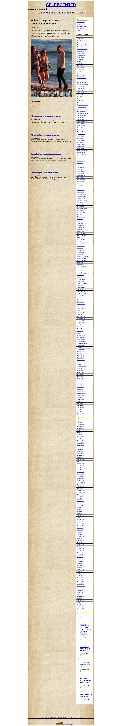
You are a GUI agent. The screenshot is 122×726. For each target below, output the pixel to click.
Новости (80, 17)
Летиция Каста (81, 217)
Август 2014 (80, 577)
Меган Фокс (80, 237)
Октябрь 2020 (80, 480)
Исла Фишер (80, 142)
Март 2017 (79, 513)
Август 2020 (80, 484)
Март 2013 (79, 598)
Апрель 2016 (80, 536)
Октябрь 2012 (80, 608)
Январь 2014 (80, 579)
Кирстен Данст (81, 183)
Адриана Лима (80, 40)
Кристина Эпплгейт (82, 200)
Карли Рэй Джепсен (82, 150)
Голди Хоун (80, 90)
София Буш (80, 347)
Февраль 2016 (80, 540)
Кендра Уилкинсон (81, 175)
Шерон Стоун (80, 387)
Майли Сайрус (80, 231)
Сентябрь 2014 (81, 575)
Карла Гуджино (81, 148)
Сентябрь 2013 (81, 586)
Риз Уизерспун (80, 312)
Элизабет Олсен (81, 393)
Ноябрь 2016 (80, 521)
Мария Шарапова (81, 235)
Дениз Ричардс (81, 98)
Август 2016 (80, 528)
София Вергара (81, 349)
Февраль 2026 (80, 426)
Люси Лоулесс (81, 227)
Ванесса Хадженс (81, 80)
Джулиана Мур (81, 125)
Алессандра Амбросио (83, 44)
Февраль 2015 (80, 565)
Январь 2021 (80, 476)
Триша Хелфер (81, 360)
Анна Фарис (80, 59)
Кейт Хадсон (80, 167)
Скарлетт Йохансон (82, 343)
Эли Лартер (80, 389)
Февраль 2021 (80, 474)
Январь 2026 (80, 428)
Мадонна (79, 229)
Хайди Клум (80, 368)
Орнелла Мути (81, 291)
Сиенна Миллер (81, 339)
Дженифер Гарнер (81, 103)
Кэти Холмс (80, 204)
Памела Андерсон (81, 293)
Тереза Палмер (81, 358)
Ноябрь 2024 (80, 443)
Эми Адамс (80, 403)
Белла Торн (80, 65)
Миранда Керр (80, 250)
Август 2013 (80, 588)
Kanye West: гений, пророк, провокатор (85, 648)
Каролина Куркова (81, 154)
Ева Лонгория (80, 136)
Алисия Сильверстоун (82, 49)
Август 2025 (80, 436)
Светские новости (81, 28)
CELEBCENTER (61, 5)
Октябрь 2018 (80, 490)
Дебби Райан (80, 92)
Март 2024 (79, 457)
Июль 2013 (80, 590)
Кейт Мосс (79, 163)
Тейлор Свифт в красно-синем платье (44, 173)
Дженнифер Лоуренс (82, 113)
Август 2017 (80, 505)
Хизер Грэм (80, 370)
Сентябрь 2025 (81, 434)
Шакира (79, 380)
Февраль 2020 (80, 486)
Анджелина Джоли (82, 53)
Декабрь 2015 (80, 544)
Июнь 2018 (80, 496)
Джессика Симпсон (82, 119)
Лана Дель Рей (81, 212)
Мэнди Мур (80, 262)
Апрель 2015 (80, 561)
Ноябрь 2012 (80, 606)
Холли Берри (80, 378)
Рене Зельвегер (81, 308)
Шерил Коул (80, 385)
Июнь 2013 (80, 592)
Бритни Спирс (80, 69)
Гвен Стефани (80, 86)
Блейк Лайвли (80, 67)
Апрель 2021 (80, 472)
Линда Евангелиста (82, 223)
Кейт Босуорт (80, 161)
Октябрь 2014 (80, 573)
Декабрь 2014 (80, 569)
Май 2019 (79, 488)
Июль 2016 (80, 530)
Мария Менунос (81, 233)
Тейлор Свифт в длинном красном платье (46, 154)
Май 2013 (79, 594)
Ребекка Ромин (81, 304)
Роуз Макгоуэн (81, 316)
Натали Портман (81, 270)
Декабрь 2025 (80, 430)
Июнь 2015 (80, 557)
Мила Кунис (80, 248)
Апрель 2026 (80, 424)
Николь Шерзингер (82, 283)
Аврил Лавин (80, 38)
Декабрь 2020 (80, 478)
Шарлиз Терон (80, 382)
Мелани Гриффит (81, 239)
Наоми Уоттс (80, 268)
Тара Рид (79, 353)
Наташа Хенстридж (82, 273)
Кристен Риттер (81, 190)
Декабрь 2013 (80, 582)
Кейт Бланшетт (81, 158)
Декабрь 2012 (80, 604)
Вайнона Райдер (81, 76)
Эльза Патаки (80, 401)
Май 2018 (79, 499)
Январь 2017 (80, 517)
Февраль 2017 (80, 515)
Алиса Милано (81, 47)
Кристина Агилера (81, 194)
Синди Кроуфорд (81, 341)
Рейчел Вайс (80, 306)
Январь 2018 (80, 501)
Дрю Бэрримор (81, 134)
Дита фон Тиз (80, 132)
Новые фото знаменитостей (49, 717)
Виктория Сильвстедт (82, 84)
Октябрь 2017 (80, 503)
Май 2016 (79, 534)
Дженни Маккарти (81, 111)
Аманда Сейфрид (81, 51)
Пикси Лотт (80, 297)
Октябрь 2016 (80, 523)
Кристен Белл (80, 188)
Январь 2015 (80, 567)
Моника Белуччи (81, 260)
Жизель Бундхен (81, 140)
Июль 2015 (80, 555)
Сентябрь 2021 (81, 465)
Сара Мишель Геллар (82, 326)
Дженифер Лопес (81, 107)
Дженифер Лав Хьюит (82, 105)
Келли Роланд (80, 173)
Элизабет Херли (81, 395)
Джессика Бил (80, 117)
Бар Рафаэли (80, 63)
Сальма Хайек (80, 320)
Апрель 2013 (80, 596)
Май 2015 (79, 559)
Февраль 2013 (80, 600)
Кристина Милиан (81, 196)
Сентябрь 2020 (81, 482)
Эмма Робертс (80, 407)
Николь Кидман (81, 279)
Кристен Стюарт (81, 192)
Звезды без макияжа (82, 24)
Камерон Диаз (80, 146)
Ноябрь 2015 (80, 546)
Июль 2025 (80, 438)
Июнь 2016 (80, 532)
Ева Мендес (80, 138)
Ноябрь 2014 (80, 571)
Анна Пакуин (80, 57)
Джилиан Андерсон (82, 121)
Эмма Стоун (80, 409)
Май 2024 (79, 453)
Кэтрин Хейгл (80, 210)
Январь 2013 (80, 602)
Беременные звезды (82, 20)
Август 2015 (80, 552)
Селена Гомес (80, 329)
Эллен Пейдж (80, 399)
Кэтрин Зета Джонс (82, 208)
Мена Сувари (80, 241)
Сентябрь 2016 (81, 526)
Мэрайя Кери (80, 264)
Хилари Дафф (80, 374)
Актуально (79, 42)
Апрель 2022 (80, 463)
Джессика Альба (81, 115)
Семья (78, 333)
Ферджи (79, 364)
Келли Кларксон (81, 171)
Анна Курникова (81, 55)
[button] (70, 64)
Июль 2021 (80, 467)
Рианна (79, 310)
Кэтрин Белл (80, 206)
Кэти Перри (80, 202)
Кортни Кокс (80, 185)
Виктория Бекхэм (81, 82)
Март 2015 (79, 563)
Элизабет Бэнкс (81, 391)
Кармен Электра (81, 152)
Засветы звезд (81, 22)
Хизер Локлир (80, 372)
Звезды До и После (82, 26)
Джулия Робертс (81, 127)
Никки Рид (79, 277)
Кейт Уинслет (80, 165)
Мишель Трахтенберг (82, 256)
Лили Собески (80, 221)
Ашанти (79, 61)
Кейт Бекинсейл (81, 156)
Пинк (78, 300)
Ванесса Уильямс (81, 78)
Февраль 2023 (80, 459)
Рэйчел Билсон (81, 318)
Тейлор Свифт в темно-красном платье (45, 135)
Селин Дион (80, 331)
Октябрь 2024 (80, 445)
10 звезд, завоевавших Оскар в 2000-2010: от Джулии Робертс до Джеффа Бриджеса (86, 629)
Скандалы (79, 30)
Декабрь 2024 (80, 441)
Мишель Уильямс (81, 258)
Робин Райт (80, 314)
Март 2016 (79, 538)
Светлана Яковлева (82, 414)
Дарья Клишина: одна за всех (86, 695)
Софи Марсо (80, 345)
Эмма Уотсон (80, 411)
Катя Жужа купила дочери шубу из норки (85, 680)
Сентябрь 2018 (81, 492)
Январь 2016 (80, 542)
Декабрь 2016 (80, 519)
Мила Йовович (80, 246)
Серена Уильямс (81, 335)
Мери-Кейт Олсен (81, 244)
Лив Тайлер (80, 219)
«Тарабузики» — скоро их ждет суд (86, 664)
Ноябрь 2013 (80, 584)
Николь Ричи (80, 281)
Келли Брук (80, 169)
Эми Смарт (80, 405)
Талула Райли (80, 351)
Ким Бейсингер (81, 177)
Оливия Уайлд (80, 289)
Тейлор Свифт (80, 355)
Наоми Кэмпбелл (81, 266)
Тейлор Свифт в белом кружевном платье (46, 116)
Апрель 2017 (80, 511)
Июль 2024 (80, 449)
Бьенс (78, 73)
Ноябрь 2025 (80, 432)
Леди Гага (79, 214)
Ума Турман (80, 362)
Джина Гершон (80, 123)
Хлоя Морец (80, 376)
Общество (79, 285)
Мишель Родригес (81, 254)
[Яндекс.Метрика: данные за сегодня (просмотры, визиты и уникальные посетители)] (68, 724)
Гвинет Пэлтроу (81, 88)
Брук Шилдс (80, 71)
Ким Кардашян (81, 179)
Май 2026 (79, 422)
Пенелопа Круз (81, 295)
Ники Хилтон (80, 275)
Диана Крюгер (80, 129)
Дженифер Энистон (82, 109)
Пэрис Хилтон (80, 302)
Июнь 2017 (80, 509)
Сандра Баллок (81, 322)
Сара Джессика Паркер (83, 324)
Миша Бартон (80, 252)
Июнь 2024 (80, 451)
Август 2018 (80, 494)
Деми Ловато (80, 94)
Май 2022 (79, 461)
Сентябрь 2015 (81, 550)
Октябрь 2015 (80, 548)
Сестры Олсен (80, 337)
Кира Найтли (80, 181)
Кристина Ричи (81, 198)
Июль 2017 (80, 507)
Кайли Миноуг (80, 144)
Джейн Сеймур (81, 100)
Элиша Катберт (81, 397)
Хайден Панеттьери (82, 366)
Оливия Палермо (81, 287)
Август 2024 (80, 447)
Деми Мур (79, 96)
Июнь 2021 (80, 470)
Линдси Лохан (80, 225)
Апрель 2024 (80, 455)
